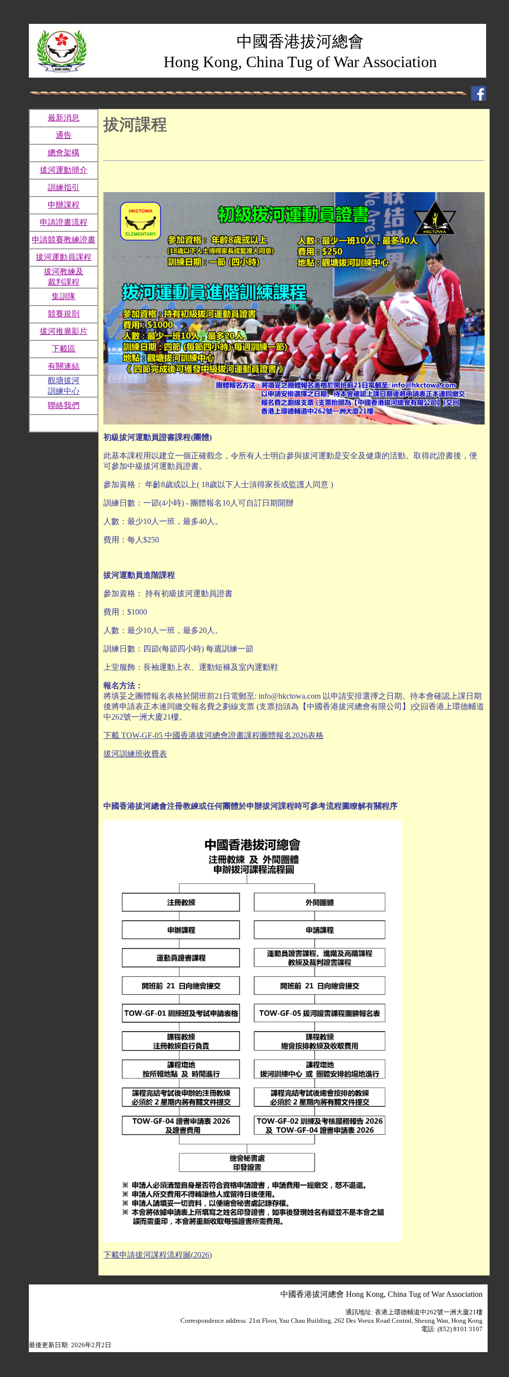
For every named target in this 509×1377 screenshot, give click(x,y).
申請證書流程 (63, 222)
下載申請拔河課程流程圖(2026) (157, 1255)
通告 (64, 135)
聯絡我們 (64, 405)
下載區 (64, 348)
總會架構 (64, 152)
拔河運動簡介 (63, 170)
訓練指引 (64, 187)
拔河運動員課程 (63, 257)
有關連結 (64, 366)
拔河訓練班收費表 (135, 753)
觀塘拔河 (64, 380)
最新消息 (64, 117)
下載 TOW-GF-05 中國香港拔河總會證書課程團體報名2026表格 (213, 735)
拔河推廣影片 (63, 331)
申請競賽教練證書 (63, 239)
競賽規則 (64, 314)
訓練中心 (64, 391)
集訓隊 (64, 296)
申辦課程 (64, 205)
